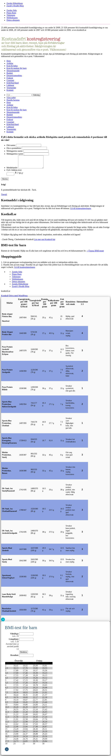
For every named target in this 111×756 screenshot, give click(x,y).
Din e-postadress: (13, 148)
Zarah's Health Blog (15, 6)
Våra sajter (11, 97)
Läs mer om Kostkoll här (44, 239)
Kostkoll (4, 295)
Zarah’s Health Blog (20, 286)
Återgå (4, 194)
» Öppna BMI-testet (95, 251)
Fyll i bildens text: (14, 170)
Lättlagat (10, 85)
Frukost (9, 78)
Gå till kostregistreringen (80, 208)
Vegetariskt (11, 88)
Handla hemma (12, 100)
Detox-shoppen (13, 20)
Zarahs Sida (11, 10)
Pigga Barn (11, 13)
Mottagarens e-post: (14, 154)
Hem (8, 61)
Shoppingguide (12, 70)
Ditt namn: (11, 145)
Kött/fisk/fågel (12, 83)
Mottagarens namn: (14, 151)
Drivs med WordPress (18, 295)
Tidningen (10, 15)
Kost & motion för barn (16, 68)
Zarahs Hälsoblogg (14, 3)
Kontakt (9, 90)
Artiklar (9, 63)
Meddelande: (12, 167)
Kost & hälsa (12, 66)
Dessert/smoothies (14, 75)
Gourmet (10, 80)
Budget (9, 73)
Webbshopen (12, 18)
